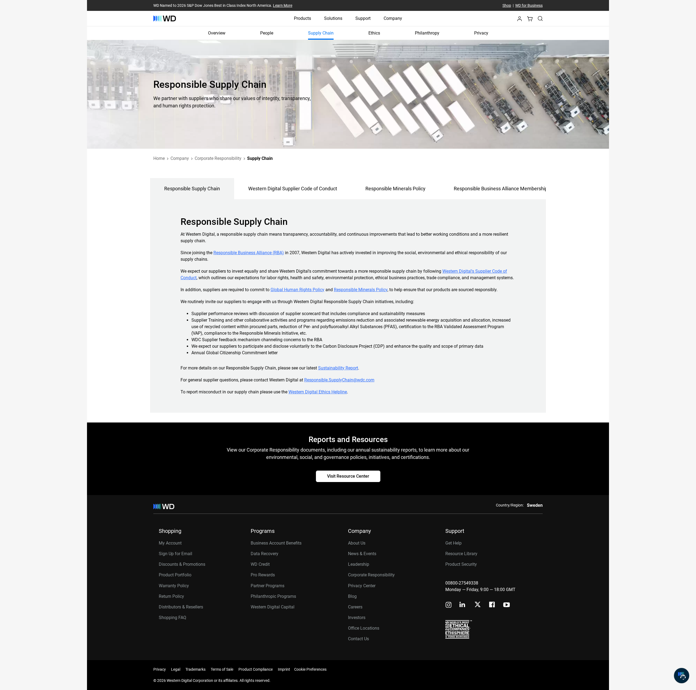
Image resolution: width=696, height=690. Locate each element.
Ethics (374, 33)
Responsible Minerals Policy (360, 289)
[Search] (540, 18)
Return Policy (171, 596)
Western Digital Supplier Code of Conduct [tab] (292, 188)
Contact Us (358, 638)
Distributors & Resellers (181, 607)
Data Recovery (264, 553)
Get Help (453, 543)
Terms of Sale (222, 669)
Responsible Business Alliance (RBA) (248, 252)
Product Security (461, 564)
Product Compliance (255, 669)
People (266, 33)
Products (302, 18)
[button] (519, 20)
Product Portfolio (175, 574)
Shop (506, 5)
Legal (175, 669)
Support (363, 18)
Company (393, 18)
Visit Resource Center (348, 476)
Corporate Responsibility (371, 574)
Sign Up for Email (175, 553)
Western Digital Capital (272, 607)
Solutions (333, 18)
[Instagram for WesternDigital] (448, 605)
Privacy (481, 33)
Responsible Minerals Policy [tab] (395, 188)
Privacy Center (361, 585)
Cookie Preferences (310, 669)
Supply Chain (321, 33)
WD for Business (529, 5)
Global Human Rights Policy (297, 289)
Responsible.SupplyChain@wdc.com (339, 380)
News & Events (362, 553)
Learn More (282, 5)
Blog (352, 596)
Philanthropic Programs (273, 596)
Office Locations (363, 628)
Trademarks (195, 669)
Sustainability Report (338, 368)
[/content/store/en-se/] (164, 18)
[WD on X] (477, 605)
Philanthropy (427, 33)
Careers (355, 607)
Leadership (358, 564)
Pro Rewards (263, 574)
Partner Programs (267, 585)
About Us (356, 543)
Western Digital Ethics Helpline (317, 391)
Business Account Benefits (276, 543)
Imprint (284, 669)
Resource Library (461, 553)
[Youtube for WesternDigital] (506, 605)
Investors (356, 617)
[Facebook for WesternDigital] (492, 605)
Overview (216, 33)
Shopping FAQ (172, 617)
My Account (170, 543)
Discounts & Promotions (182, 564)
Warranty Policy (174, 585)
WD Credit (260, 564)
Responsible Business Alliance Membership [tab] (501, 188)
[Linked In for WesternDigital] (462, 605)
